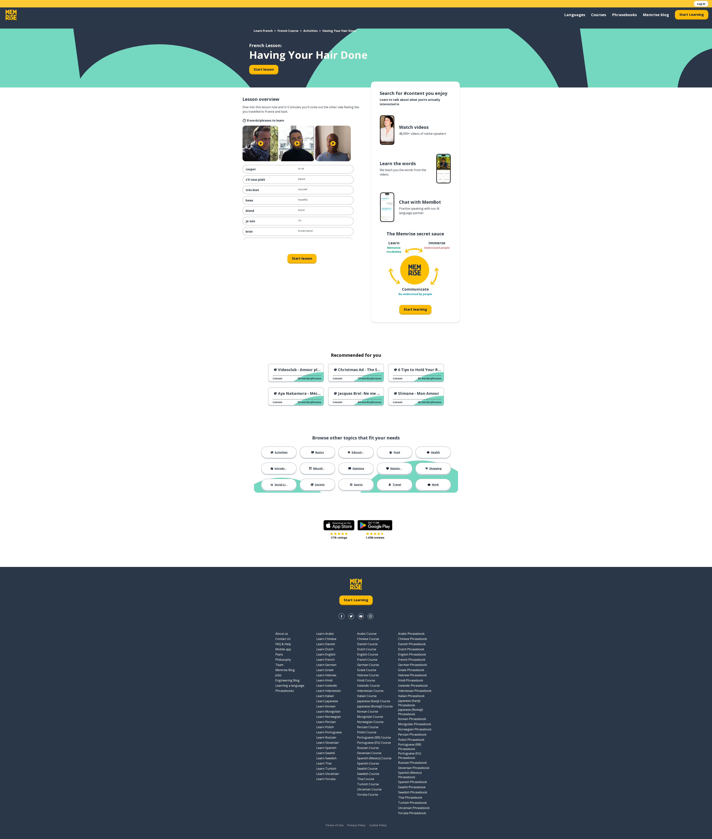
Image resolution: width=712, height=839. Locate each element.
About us (281, 634)
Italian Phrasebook (411, 696)
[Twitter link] (351, 616)
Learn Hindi (324, 680)
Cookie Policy (378, 825)
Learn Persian (326, 722)
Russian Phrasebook (412, 763)
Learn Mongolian (328, 711)
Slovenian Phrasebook (413, 768)
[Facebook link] (342, 616)
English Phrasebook (412, 654)
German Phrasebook (412, 665)
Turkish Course (368, 784)
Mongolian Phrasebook (414, 724)
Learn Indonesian (328, 691)
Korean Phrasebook (412, 719)
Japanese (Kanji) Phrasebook (409, 703)
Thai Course (365, 779)
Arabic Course (367, 634)
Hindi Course (366, 680)
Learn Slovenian (327, 743)
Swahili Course (367, 769)
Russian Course (368, 748)
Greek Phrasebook (411, 670)
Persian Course (367, 727)
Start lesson (264, 69)
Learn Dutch (325, 649)
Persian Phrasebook (412, 734)
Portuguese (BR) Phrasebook (409, 746)
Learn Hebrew (326, 675)
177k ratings (339, 537)
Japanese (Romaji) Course (375, 706)
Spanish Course (368, 763)
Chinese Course (368, 639)
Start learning (415, 309)
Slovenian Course (369, 753)
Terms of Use (334, 825)
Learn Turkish (326, 769)
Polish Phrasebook (411, 740)
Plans (279, 654)
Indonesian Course (370, 691)
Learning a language (289, 686)
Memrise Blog (285, 670)
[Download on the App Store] (339, 525)
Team (279, 665)
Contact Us (283, 639)
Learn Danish (325, 644)
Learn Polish (325, 727)
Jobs (278, 675)
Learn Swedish (326, 758)
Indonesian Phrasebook (414, 691)
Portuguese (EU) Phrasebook (409, 755)
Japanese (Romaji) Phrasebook (410, 712)
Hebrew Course (368, 675)
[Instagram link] (370, 616)
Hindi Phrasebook (410, 680)
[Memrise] (11, 14)
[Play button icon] (261, 143)
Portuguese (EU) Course (374, 743)
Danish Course (367, 644)
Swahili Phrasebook (412, 787)
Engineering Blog (287, 680)
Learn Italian (325, 696)
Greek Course (366, 670)
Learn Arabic (325, 634)
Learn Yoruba (325, 779)
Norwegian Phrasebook (414, 729)
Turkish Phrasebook (412, 803)
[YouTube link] (361, 616)
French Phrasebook (411, 660)
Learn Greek (325, 670)
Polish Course (366, 732)
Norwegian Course (370, 722)
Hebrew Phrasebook (412, 675)
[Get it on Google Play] (374, 525)
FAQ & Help (283, 644)
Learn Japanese (327, 701)
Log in (701, 4)
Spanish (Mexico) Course (374, 758)
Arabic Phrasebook (411, 634)
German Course (368, 665)
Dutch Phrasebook (411, 649)
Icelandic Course (368, 686)
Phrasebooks (624, 14)
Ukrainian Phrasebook (414, 808)
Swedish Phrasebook (412, 792)
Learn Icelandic (326, 686)
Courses (598, 14)
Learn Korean (325, 706)
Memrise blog (656, 14)
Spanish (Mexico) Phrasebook (410, 775)
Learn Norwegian (328, 717)
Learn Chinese (326, 639)
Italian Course (367, 696)
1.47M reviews (375, 537)
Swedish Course (368, 774)
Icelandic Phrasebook (413, 686)
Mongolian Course (370, 717)
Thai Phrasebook (410, 797)
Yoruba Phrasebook (412, 813)
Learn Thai (324, 763)
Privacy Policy (356, 825)
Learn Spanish (326, 748)
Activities (310, 31)
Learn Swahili (325, 753)
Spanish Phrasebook (412, 782)
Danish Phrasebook (412, 644)
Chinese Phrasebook (412, 639)
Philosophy (283, 660)
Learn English (325, 654)
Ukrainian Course (369, 789)
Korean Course (367, 711)
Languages (574, 14)
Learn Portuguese (329, 732)
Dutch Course (366, 649)
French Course (288, 31)
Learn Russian (326, 737)
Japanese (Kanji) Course (373, 701)
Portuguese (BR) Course (374, 737)
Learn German (326, 665)
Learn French (263, 31)
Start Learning (691, 14)
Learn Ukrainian (327, 774)
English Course (367, 654)
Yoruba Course (367, 794)
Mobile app (283, 649)
